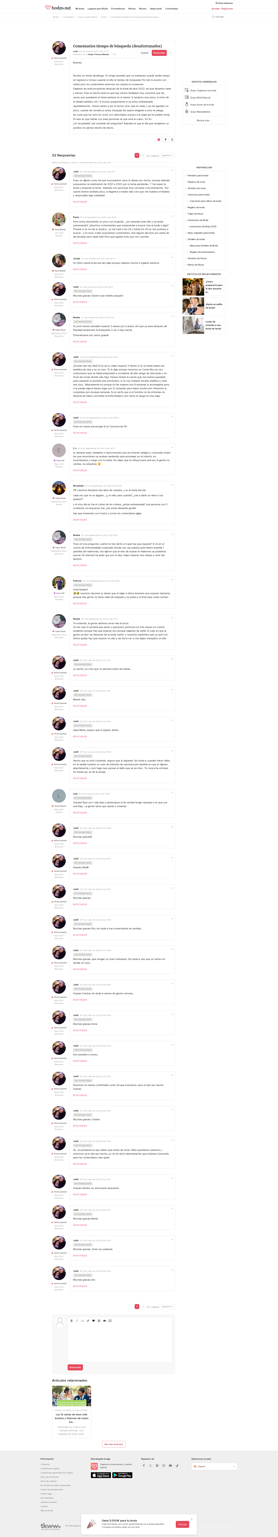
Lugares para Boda (98, 8)
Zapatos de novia (196, 181)
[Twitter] (150, 1465)
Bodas (56, 17)
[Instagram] (164, 1465)
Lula (75, 793)
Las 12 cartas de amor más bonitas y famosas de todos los (71, 1418)
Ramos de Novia (196, 264)
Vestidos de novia (197, 188)
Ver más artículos (113, 1444)
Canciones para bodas (199, 194)
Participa (182, 1524)
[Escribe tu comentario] (120, 1341)
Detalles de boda (196, 239)
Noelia (76, 317)
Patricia (77, 580)
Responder (159, 52)
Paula (76, 217)
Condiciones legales (50, 1468)
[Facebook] (144, 1465)
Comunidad (171, 8)
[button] (159, 140)
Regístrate (227, 8)
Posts (104, 17)
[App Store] (101, 1477)
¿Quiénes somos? (49, 1502)
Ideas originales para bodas (201, 232)
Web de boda (47, 1510)
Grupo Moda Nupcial (200, 97)
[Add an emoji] (93, 1321)
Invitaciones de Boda (198, 220)
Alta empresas (47, 1498)
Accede (216, 8)
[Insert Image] (99, 1321)
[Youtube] (170, 1465)
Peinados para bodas (198, 175)
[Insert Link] (88, 1321)
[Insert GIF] (110, 1321)
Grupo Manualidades (200, 111)
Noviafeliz (78, 485)
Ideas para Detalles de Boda (204, 245)
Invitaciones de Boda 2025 (203, 226)
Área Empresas (225, 3)
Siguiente (166, 155)
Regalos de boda (196, 207)
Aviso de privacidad (49, 1477)
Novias (132, 8)
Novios (143, 8)
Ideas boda (156, 8)
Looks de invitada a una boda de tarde (213, 325)
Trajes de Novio (195, 213)
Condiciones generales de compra (57, 1473)
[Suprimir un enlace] (82, 1321)
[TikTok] (177, 1465)
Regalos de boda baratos (202, 252)
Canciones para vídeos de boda (205, 201)
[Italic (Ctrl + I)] (77, 1321)
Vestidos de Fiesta (197, 258)
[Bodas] (58, 8)
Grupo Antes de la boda (202, 104)
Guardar (144, 52)
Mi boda (80, 8)
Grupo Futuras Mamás (88, 17)
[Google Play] (122, 1477)
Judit (75, 51)
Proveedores (118, 8)
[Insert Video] (104, 1321)
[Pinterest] (157, 1465)
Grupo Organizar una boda (203, 90)
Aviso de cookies (49, 1481)
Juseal (76, 258)
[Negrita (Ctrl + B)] (71, 1321)
